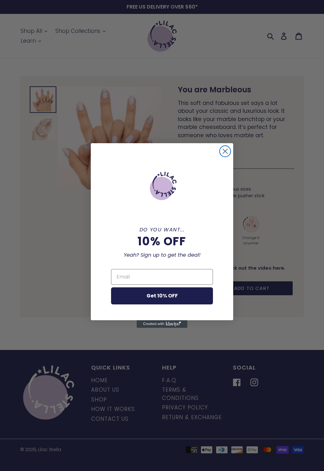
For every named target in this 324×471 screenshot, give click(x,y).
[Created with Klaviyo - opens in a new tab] (162, 324)
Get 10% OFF (162, 295)
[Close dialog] (225, 151)
